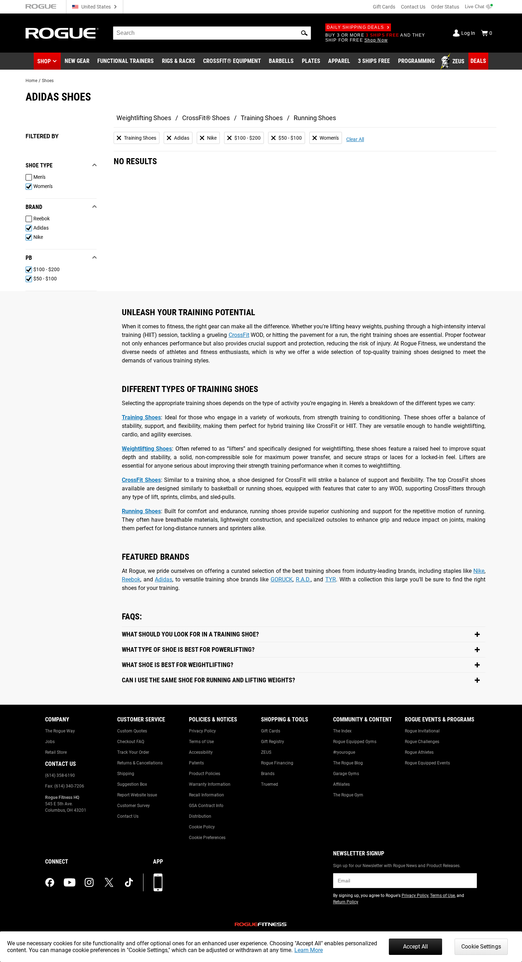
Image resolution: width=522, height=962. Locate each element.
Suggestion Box (132, 784)
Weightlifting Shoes (143, 118)
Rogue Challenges (422, 741)
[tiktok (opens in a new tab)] (129, 882)
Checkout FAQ (130, 741)
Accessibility (201, 752)
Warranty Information (209, 784)
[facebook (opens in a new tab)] (50, 882)
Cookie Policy (202, 826)
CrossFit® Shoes (206, 118)
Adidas (163, 579)
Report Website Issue (137, 794)
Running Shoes (315, 118)
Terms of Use (201, 741)
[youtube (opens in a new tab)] (69, 882)
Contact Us (413, 7)
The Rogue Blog (348, 763)
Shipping (125, 773)
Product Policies (204, 773)
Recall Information (206, 794)
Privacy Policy (202, 731)
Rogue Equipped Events (427, 763)
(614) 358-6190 (60, 775)
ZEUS (266, 752)
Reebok (131, 579)
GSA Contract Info (206, 805)
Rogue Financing (277, 763)
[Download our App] (158, 882)
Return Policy (345, 901)
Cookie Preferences (207, 837)
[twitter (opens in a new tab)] (109, 882)
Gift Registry (272, 741)
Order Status (445, 7)
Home (31, 80)
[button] (304, 33)
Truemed (269, 784)
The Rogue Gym (348, 794)
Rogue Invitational (422, 731)
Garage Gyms (346, 773)
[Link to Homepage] (62, 33)
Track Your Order (133, 752)
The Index (342, 731)
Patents (196, 763)
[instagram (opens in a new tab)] (89, 882)
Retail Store (56, 752)
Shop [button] (44, 61)
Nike (478, 571)
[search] (212, 33)
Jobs (50, 741)
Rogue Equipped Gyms (354, 741)
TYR (330, 579)
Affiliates (341, 784)
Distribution (200, 816)
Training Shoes (262, 118)
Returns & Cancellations (140, 763)
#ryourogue (344, 752)
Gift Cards (384, 7)
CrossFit (239, 335)
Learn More (308, 950)
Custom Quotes (132, 731)
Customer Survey (133, 805)
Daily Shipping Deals (355, 27)
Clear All (355, 139)
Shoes (48, 80)
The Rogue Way (60, 731)
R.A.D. (303, 579)
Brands (267, 773)
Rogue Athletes (419, 752)
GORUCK (282, 579)
